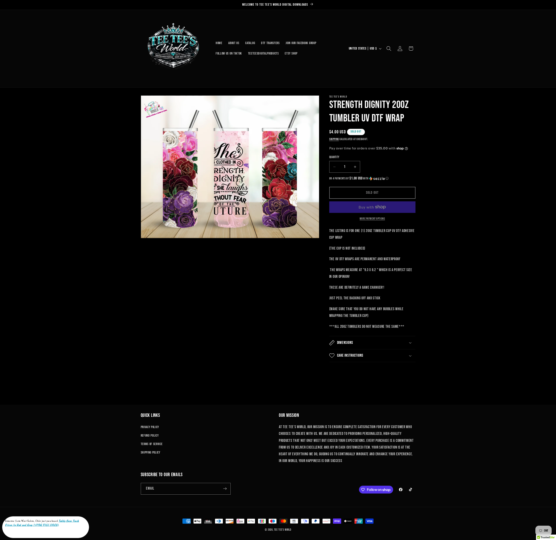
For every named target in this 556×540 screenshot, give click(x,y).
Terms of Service (152, 444)
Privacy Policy (150, 427)
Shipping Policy (150, 453)
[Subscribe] (224, 489)
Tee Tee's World (282, 530)
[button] (388, 48)
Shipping (334, 139)
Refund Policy (150, 436)
